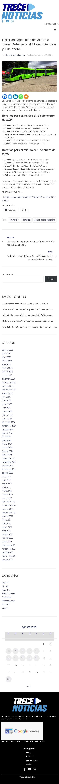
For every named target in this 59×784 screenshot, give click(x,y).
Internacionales (8, 601)
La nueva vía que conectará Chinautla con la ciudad (25, 304)
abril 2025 (6, 408)
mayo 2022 (7, 527)
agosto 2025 (7, 393)
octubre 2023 (8, 466)
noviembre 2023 (9, 462)
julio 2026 (6, 353)
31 (8, 679)
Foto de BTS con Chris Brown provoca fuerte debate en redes (29, 327)
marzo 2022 (7, 534)
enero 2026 (7, 375)
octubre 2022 (8, 509)
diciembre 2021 (8, 545)
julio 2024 (6, 437)
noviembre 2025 (9, 382)
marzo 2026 (7, 368)
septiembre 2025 (9, 390)
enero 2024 (7, 455)
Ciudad (5, 586)
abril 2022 (6, 531)
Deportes (6, 590)
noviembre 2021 (9, 549)
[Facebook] (4, 96)
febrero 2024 (7, 451)
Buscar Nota (7, 274)
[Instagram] (12, 21)
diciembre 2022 (8, 502)
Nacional (6, 604)
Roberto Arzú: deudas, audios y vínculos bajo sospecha (27, 309)
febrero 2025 (7, 415)
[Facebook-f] (2, 21)
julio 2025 (6, 397)
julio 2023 (6, 476)
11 (15, 658)
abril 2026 (6, 364)
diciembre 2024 (8, 422)
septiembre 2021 (9, 556)
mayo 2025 (7, 404)
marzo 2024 (7, 448)
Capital (5, 583)
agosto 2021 (7, 560)
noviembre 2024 (9, 426)
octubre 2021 (8, 552)
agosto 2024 (7, 433)
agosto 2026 (7, 350)
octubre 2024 (8, 429)
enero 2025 (7, 419)
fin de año (14, 220)
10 (8, 658)
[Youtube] (7, 21)
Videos (5, 608)
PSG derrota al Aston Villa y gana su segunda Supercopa (27, 321)
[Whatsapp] (20, 96)
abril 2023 (6, 487)
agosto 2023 (7, 473)
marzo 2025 (7, 411)
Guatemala (7, 597)
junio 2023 (6, 480)
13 (29, 658)
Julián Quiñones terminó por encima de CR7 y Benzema (27, 315)
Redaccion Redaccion (15, 55)
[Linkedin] (15, 96)
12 (22, 658)
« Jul (29, 686)
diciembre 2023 (8, 458)
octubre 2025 (8, 386)
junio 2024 (6, 440)
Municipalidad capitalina (44, 220)
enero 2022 (7, 542)
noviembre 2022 (9, 505)
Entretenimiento (9, 593)
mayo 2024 (7, 444)
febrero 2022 (7, 538)
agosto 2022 (7, 516)
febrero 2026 (7, 371)
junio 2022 (6, 523)
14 (36, 658)
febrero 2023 (7, 495)
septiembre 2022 (9, 513)
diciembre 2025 (8, 379)
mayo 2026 (7, 361)
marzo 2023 (7, 491)
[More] (26, 96)
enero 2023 (7, 498)
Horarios (26, 220)
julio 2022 (6, 520)
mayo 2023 (7, 484)
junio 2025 (6, 401)
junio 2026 (6, 357)
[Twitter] (10, 96)
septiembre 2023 (9, 469)
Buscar (51, 279)
